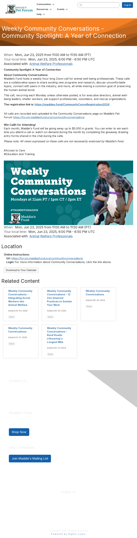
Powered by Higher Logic (68, 534)
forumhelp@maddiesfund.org (32, 397)
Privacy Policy (58, 511)
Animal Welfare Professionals (51, 64)
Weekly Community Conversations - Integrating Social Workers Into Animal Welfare (20, 297)
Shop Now (19, 432)
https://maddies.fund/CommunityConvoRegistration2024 (72, 104)
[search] (80, 4)
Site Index (42, 511)
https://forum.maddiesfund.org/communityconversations (47, 258)
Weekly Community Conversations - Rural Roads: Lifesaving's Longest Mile (59, 335)
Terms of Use (76, 511)
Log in (127, 4)
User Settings (93, 511)
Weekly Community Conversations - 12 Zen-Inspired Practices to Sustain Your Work (59, 297)
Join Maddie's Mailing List (30, 458)
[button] (45, 4)
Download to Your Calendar (21, 270)
